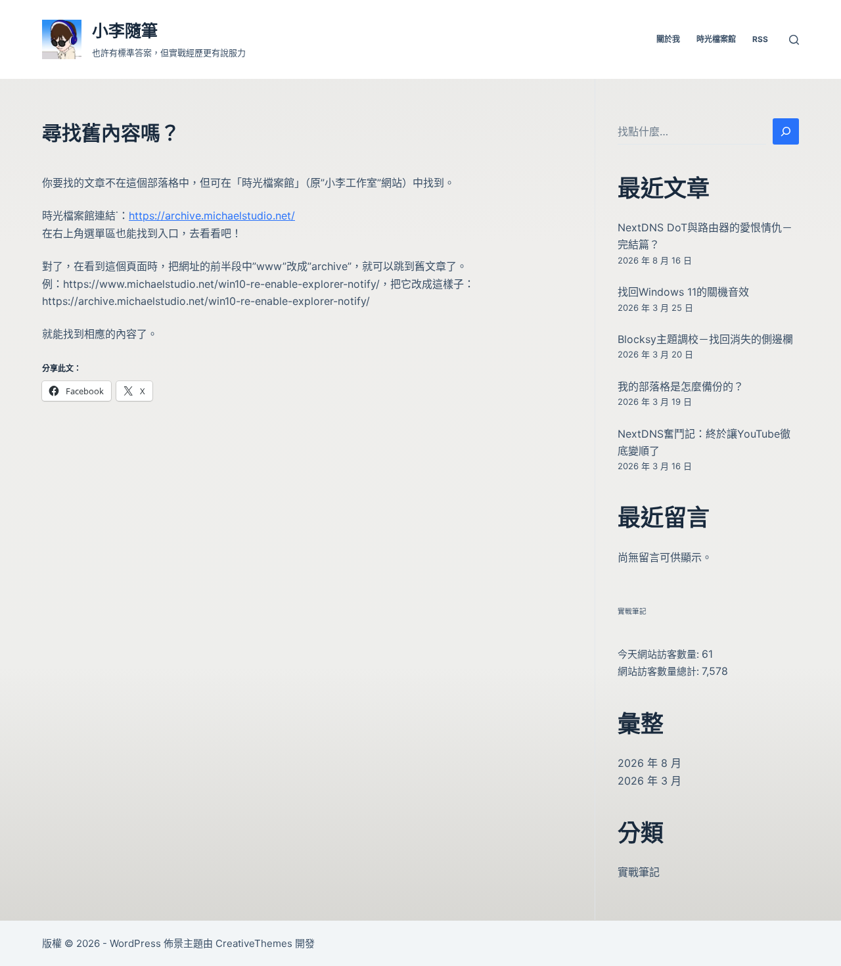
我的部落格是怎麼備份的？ (681, 386)
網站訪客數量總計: (660, 671)
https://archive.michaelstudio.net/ (212, 215)
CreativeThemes (254, 943)
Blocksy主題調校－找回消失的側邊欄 (705, 339)
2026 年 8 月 (649, 763)
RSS (760, 39)
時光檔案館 (716, 39)
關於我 (668, 39)
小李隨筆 (125, 31)
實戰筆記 (632, 611)
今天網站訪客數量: (660, 654)
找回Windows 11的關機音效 (683, 291)
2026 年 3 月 (649, 780)
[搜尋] (794, 40)
